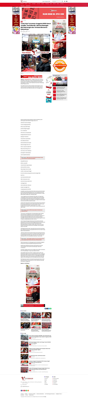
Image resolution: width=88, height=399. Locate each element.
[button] (62, 1)
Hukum (45, 382)
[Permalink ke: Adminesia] (22, 31)
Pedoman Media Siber (40, 393)
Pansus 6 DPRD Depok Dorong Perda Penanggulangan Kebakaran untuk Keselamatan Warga (61, 95)
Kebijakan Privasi (59, 393)
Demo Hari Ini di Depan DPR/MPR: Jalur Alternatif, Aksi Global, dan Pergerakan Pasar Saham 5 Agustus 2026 (25, 320)
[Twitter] (47, 308)
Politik (21, 21)
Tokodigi (44, 396)
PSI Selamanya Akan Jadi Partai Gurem (25, 330)
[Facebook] (45, 308)
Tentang (22, 393)
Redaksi (26, 393)
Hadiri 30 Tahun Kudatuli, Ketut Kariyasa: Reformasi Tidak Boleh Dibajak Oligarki (46, 320)
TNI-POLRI (45, 378)
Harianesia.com (28, 79)
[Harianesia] (24, 1)
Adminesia (24, 31)
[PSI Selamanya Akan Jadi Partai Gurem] (25, 325)
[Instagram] (23, 390)
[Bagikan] (50, 31)
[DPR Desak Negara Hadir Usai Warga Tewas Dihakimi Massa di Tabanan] (36, 315)
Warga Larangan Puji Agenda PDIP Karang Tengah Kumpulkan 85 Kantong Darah (36, 330)
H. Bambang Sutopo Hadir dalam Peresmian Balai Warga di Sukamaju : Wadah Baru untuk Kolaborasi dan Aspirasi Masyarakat (61, 88)
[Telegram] (49, 308)
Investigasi (46, 384)
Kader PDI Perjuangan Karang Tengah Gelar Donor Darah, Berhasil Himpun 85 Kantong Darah (46, 330)
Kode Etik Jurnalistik (32, 393)
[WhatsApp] (50, 308)
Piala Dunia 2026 (56, 378)
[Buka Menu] (66, 1)
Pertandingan (55, 384)
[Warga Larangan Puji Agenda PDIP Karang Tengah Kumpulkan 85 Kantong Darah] (36, 325)
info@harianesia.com (25, 386)
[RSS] (28, 390)
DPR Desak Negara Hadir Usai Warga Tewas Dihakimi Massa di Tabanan (36, 320)
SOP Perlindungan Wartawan (50, 393)
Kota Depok (55, 381)
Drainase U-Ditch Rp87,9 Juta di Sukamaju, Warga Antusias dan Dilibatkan (61, 98)
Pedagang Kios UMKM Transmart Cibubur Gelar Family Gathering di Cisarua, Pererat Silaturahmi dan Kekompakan (61, 91)
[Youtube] (25, 390)
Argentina (54, 382)
